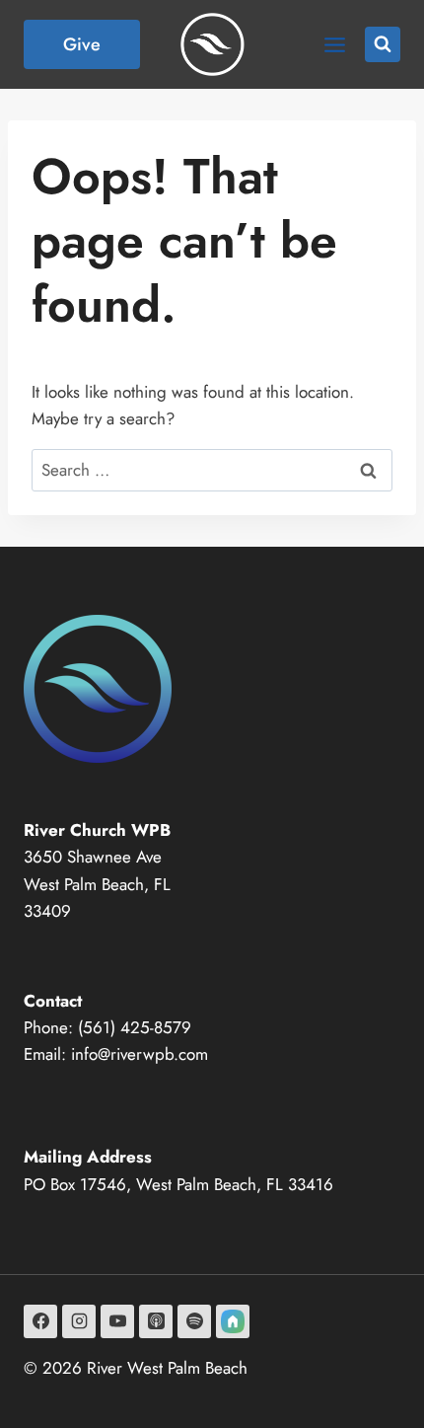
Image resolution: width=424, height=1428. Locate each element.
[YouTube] (117, 1321)
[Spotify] (194, 1321)
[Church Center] (232, 1321)
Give (82, 44)
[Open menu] (334, 44)
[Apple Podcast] (156, 1321)
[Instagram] (79, 1321)
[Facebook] (40, 1321)
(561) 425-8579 (134, 1027)
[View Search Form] (382, 44)
